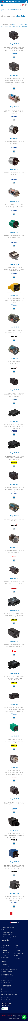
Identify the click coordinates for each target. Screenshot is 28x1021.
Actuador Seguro (15, 24)
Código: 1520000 (14, 516)
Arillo (2, 26)
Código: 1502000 (14, 107)
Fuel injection (6, 957)
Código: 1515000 (14, 327)
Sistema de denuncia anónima (10, 969)
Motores (18, 950)
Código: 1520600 (14, 641)
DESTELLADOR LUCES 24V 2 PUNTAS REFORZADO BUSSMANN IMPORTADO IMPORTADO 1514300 (14, 269)
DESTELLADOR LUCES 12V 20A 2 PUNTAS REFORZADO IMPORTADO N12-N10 (14, 206)
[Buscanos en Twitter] (5, 1003)
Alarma (26, 24)
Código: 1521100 (14, 453)
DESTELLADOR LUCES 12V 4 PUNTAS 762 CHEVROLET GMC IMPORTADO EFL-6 (14, 489)
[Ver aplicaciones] (14, 57)
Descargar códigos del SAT (9, 937)
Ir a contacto (7, 989)
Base (20, 26)
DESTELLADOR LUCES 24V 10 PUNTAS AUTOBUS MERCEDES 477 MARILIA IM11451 (14, 615)
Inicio (2, 9)
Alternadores (6, 945)
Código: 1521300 (14, 704)
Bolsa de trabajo (7, 929)
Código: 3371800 (14, 862)
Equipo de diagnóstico (8, 955)
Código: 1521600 (14, 484)
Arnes (10, 26)
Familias (7, 9)
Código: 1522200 (14, 736)
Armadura (6, 26)
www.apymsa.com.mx (7, 1015)
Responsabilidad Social (8, 927)
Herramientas (19, 943)
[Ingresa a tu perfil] (26, 2)
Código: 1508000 (14, 169)
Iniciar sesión (6, 967)
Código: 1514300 (14, 264)
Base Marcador (25, 26)
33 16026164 (7, 997)
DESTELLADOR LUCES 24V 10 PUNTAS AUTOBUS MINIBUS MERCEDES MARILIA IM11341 (14, 457)
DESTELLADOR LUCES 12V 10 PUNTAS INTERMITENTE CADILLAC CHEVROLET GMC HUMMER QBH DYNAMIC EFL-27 (14, 709)
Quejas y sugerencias (8, 971)
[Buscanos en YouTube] (10, 1003)
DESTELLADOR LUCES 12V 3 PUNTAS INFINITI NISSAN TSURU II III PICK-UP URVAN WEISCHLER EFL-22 (14, 835)
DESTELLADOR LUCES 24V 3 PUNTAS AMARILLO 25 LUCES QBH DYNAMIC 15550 (14, 300)
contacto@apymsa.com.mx (10, 994)
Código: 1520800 (14, 390)
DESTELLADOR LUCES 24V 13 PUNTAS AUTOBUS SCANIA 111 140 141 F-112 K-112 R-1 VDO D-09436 (14, 426)
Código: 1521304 (14, 44)
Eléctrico (5, 950)
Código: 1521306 (14, 75)
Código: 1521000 (14, 421)
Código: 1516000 (14, 358)
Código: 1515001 (14, 893)
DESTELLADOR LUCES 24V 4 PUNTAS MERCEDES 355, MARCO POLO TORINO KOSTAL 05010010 (14, 395)
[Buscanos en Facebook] (2, 1003)
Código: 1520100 (14, 547)
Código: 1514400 (14, 295)
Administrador (6, 982)
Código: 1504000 (14, 138)
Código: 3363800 (14, 830)
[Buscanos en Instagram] (7, 1003)
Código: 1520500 (14, 610)
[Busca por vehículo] (26, 5)
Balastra (13, 26)
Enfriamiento (6, 952)
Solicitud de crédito (7, 934)
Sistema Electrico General (17, 9)
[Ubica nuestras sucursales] (16, 2)
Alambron (22, 24)
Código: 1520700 (14, 673)
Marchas (18, 945)
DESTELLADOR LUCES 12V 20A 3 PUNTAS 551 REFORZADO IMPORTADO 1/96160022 (14, 111)
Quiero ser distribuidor (8, 932)
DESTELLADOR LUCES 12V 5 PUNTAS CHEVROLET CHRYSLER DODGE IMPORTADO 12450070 (14, 898)
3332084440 (7, 1000)
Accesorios (5, 943)
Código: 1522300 (14, 767)
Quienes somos (6, 925)
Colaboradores (6, 978)
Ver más (3, 28)
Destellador (4, 11)
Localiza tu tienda (8, 991)
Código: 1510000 (14, 201)
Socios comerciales (7, 980)
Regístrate (5, 964)
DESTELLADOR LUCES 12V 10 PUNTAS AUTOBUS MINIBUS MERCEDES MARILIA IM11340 (14, 678)
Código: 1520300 (14, 578)
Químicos (18, 947)
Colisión (5, 947)
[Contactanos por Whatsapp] (19, 2)
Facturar (18, 958)
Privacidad (3, 1017)
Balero (17, 26)
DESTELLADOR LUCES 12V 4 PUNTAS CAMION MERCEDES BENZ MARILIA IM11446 (14, 741)
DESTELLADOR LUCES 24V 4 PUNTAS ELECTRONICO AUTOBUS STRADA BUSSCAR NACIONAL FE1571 (14, 772)
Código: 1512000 (14, 232)
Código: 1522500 (14, 799)
